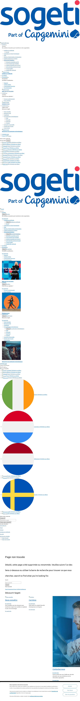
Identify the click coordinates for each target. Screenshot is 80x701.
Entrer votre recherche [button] (5, 138)
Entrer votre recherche (5, 522)
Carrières (8, 284)
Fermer (8, 140)
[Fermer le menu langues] (6, 367)
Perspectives (9, 249)
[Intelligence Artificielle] (41, 72)
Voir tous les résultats (5, 536)
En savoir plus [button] (8, 611)
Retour (4, 214)
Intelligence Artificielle (7, 73)
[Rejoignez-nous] (41, 102)
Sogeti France (9, 315)
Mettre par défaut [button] (17, 142)
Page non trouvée (15, 557)
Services (8, 214)
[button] (8, 77)
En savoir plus (5, 218)
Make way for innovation (8, 91)
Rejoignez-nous (6, 104)
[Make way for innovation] (41, 89)
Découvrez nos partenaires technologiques (12, 131)
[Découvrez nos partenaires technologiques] (41, 130)
